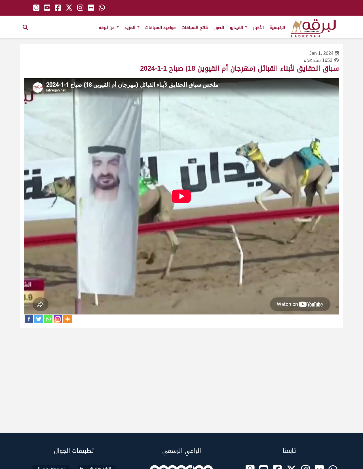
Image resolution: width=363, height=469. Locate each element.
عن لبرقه (107, 28)
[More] (67, 319)
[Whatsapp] (48, 319)
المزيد (130, 28)
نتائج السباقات (195, 28)
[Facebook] (29, 319)
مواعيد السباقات (160, 28)
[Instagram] (58, 319)
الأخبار (258, 28)
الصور (219, 28)
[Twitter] (38, 319)
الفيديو (237, 28)
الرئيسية (277, 28)
